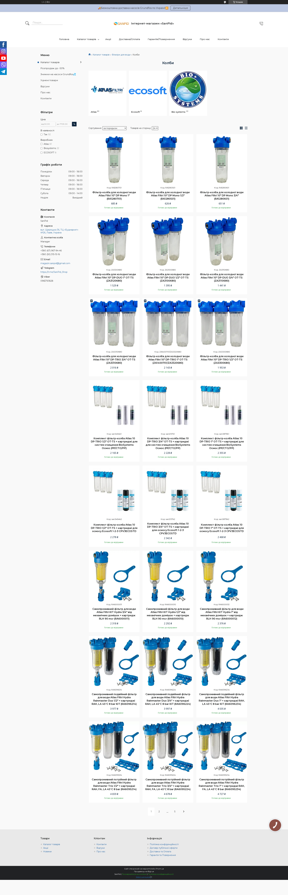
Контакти (223, 39)
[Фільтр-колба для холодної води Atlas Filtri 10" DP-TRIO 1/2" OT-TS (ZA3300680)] (221, 323)
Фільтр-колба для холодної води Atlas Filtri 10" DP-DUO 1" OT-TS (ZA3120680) (114, 277)
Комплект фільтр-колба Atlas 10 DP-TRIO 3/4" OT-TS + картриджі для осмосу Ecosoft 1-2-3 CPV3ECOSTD (168, 528)
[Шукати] (27, 23)
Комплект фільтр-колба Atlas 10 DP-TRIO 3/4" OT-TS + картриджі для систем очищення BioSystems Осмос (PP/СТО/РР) (168, 443)
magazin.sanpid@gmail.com (55, 263)
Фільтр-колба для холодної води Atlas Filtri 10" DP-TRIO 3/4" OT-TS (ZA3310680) (114, 359)
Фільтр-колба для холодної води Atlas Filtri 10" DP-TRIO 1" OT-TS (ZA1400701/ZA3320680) (168, 359)
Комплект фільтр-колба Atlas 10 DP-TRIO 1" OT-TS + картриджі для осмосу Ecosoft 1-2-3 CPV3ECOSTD (222, 528)
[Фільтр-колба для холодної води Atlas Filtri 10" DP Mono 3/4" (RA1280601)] (221, 159)
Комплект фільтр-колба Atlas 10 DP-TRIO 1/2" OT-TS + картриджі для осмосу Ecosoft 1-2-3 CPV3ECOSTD (114, 528)
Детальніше (180, 8)
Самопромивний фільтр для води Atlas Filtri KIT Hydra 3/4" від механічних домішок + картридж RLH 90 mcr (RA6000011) (114, 614)
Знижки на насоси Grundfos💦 (58, 74)
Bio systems (178, 111)
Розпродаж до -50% (52, 68)
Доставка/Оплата (129, 39)
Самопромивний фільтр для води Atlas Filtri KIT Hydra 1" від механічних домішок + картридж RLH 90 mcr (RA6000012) (221, 614)
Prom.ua (160, 869)
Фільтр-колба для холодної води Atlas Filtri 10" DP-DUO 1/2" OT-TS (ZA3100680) (168, 277)
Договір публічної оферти (163, 848)
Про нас (205, 39)
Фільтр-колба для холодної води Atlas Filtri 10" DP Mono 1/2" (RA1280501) (168, 195)
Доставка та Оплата (160, 851)
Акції (108, 39)
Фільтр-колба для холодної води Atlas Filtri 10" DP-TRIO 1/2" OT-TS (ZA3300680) (221, 359)
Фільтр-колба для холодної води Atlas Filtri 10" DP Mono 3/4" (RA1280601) (221, 195)
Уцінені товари (49, 80)
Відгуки (187, 39)
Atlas (94, 111)
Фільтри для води (121, 54)
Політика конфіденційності (164, 844)
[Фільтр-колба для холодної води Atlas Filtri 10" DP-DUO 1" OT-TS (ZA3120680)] (114, 241)
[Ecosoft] (148, 90)
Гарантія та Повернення (163, 855)
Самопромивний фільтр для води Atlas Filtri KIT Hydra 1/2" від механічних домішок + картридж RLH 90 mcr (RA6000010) (168, 614)
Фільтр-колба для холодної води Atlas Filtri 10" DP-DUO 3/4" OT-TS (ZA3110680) (221, 277)
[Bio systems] (188, 90)
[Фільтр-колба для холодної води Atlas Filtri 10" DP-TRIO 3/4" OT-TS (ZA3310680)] (114, 323)
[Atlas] (107, 90)
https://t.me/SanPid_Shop (54, 272)
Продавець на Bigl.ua (144, 871)
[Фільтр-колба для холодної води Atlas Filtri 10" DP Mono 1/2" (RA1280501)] (167, 159)
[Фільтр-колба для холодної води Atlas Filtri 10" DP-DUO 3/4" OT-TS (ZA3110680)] (221, 241)
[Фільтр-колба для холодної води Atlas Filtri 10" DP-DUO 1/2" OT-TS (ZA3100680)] (167, 241)
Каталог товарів (86, 39)
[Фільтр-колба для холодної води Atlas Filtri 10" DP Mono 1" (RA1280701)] (114, 159)
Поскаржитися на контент (134, 874)
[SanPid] (121, 23)
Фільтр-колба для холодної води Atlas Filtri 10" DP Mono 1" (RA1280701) (114, 195)
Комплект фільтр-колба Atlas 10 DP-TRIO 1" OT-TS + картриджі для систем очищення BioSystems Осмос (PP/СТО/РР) (222, 443)
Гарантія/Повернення (161, 39)
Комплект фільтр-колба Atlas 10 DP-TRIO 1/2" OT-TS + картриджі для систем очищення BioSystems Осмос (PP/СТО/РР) (114, 443)
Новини (47, 851)
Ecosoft (135, 111)
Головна (64, 39)
